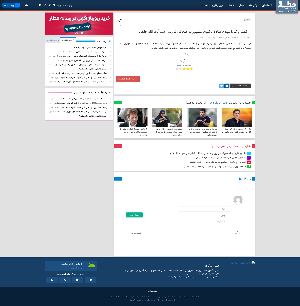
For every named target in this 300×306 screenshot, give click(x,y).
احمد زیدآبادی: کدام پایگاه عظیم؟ (93, 69)
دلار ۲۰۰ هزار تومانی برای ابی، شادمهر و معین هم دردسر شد (81, 60)
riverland (245, 37)
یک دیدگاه (211, 37)
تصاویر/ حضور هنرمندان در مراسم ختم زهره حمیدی (221, 158)
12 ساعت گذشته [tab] (53, 40)
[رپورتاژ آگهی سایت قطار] (79, 24)
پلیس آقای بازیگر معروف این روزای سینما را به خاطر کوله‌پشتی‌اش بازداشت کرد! (207, 153)
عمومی (247, 19)
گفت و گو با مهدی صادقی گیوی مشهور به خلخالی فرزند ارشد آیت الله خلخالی (192, 31)
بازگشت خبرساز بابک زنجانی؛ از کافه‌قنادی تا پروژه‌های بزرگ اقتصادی (134, 132)
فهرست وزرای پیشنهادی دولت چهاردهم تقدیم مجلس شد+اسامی (214, 166)
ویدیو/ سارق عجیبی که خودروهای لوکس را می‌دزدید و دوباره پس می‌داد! (76, 56)
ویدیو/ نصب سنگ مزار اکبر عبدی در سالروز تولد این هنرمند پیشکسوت (77, 64)
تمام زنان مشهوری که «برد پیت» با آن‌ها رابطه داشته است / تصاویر (237, 130)
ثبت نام (204, 5)
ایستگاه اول (267, 5)
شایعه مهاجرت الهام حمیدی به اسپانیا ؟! (90, 47)
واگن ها (253, 5)
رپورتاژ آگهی (217, 5)
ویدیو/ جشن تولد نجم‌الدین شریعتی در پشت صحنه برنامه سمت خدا (78, 52)
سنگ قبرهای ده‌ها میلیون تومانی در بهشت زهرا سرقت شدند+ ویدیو (78, 73)
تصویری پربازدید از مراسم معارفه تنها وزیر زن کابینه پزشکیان (217, 162)
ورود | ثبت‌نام (9, 5)
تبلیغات (231, 5)
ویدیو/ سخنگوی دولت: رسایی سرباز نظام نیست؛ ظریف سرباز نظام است (168, 132)
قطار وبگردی (219, 102)
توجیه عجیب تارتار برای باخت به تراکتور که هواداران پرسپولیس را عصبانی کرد (202, 132)
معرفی (241, 5)
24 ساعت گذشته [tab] (68, 40)
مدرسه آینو (152, 291)
